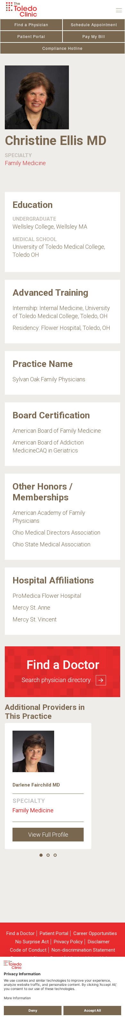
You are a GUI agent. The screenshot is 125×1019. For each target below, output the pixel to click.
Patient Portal (31, 36)
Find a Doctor (20, 933)
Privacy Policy (68, 942)
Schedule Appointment (94, 24)
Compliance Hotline (62, 48)
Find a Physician (31, 24)
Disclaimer (99, 942)
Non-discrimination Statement (83, 950)
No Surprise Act (32, 942)
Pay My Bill (93, 36)
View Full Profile (48, 834)
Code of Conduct (28, 950)
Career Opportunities (95, 933)
